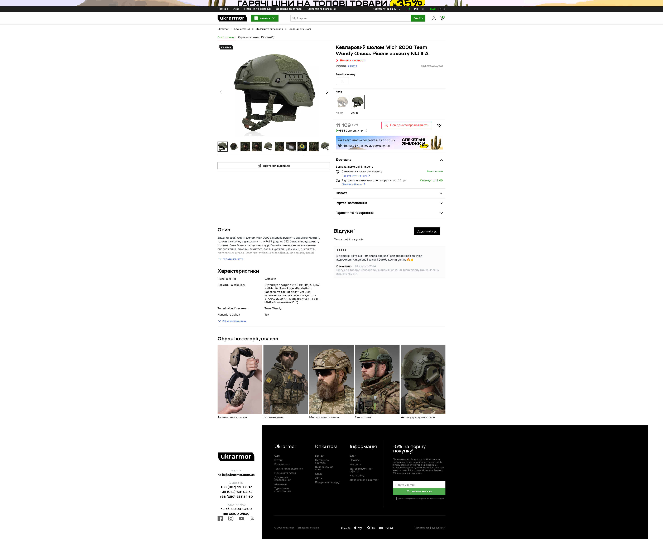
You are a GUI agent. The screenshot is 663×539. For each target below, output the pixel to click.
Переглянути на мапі (354, 175)
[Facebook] (220, 519)
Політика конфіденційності (430, 527)
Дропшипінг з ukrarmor (364, 479)
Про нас (223, 9)
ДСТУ (318, 478)
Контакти (355, 464)
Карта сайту (357, 475)
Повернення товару (327, 482)
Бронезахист (242, 28)
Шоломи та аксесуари (269, 28)
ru (416, 9)
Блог (353, 455)
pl (423, 9)
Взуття (278, 460)
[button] (232, 18)
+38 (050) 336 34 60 (236, 497)
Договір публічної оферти (361, 469)
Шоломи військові (300, 28)
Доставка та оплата (289, 9)
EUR (442, 9)
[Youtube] (241, 519)
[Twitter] (252, 519)
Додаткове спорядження (282, 478)
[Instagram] (230, 519)
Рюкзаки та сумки (285, 473)
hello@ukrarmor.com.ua (236, 475)
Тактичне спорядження (288, 468)
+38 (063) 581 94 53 (236, 492)
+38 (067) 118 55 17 (236, 487)
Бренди (319, 455)
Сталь (318, 473)
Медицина (280, 484)
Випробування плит (324, 468)
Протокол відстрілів (276, 165)
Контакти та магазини (321, 9)
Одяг (277, 455)
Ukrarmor (223, 28)
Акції (236, 9)
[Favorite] (439, 125)
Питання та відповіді (257, 9)
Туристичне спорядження (282, 489)
